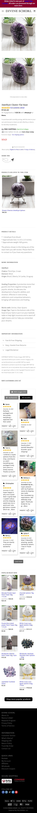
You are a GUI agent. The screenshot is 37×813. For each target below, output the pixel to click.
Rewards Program (9, 720)
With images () (19, 392)
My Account (6, 761)
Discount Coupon (8, 769)
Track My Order (7, 746)
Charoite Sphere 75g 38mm (27, 594)
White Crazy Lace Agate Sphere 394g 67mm (26, 625)
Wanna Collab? (7, 718)
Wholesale (6, 766)
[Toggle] (3, 341)
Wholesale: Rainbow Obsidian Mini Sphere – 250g (27, 655)
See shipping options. (18, 135)
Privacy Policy (7, 723)
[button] (3, 11)
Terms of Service (8, 726)
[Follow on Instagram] (6, 792)
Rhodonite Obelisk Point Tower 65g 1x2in (9, 654)
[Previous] (4, 53)
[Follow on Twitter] (13, 792)
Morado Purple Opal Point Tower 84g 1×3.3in (9, 594)
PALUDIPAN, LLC (22, 810)
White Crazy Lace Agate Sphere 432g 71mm (26, 683)
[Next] (9, 53)
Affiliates (5, 763)
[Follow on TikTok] (9, 792)
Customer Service (8, 735)
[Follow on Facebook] (3, 792)
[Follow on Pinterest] (16, 792)
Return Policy (7, 743)
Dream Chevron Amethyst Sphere (13, 210)
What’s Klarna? (7, 738)
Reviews (5, 758)
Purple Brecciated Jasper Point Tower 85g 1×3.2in (9, 625)
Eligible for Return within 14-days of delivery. (22, 149)
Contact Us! (6, 748)
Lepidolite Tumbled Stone (8, 682)
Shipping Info (7, 741)
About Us (5, 715)
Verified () (12, 398)
